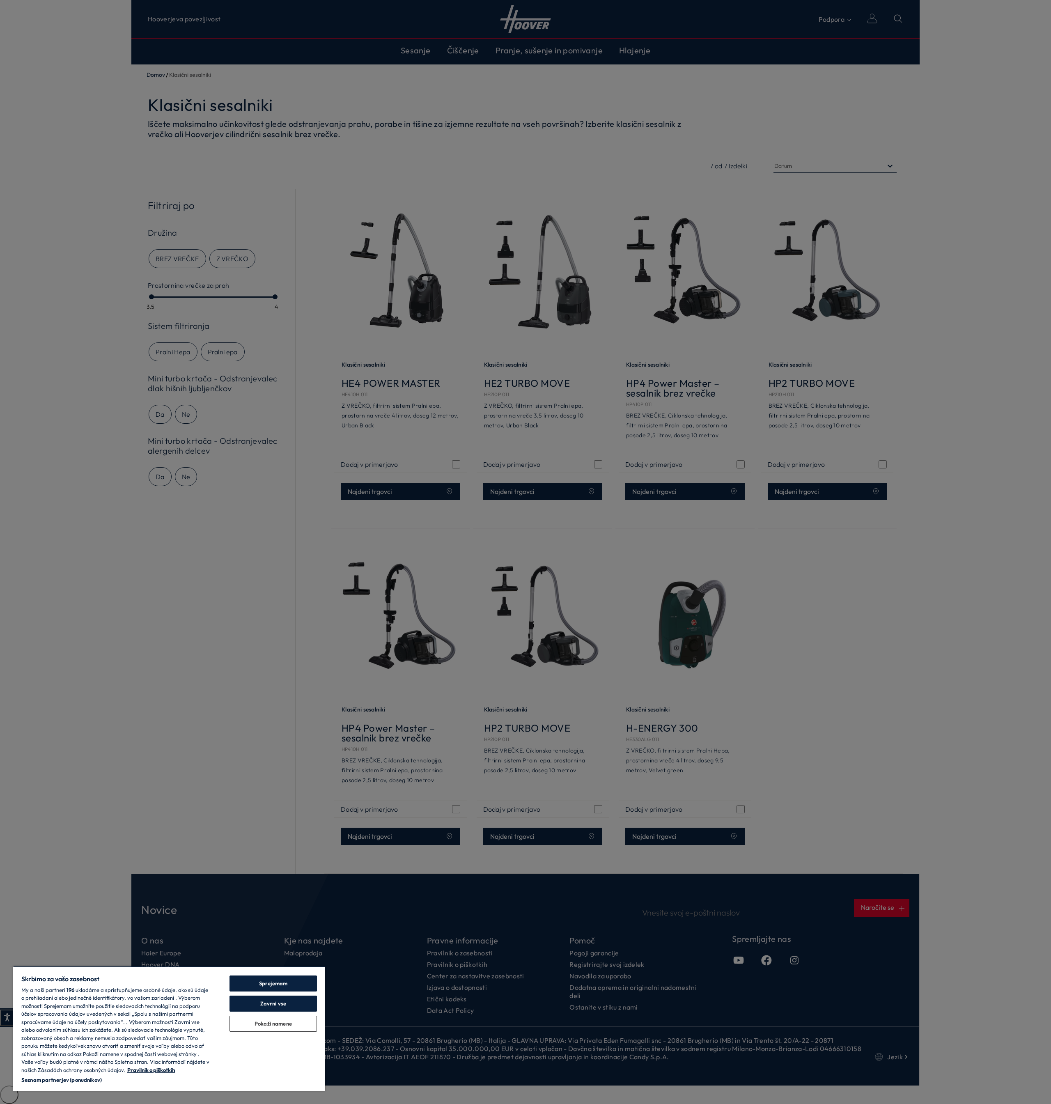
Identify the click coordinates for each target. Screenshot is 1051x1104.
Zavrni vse (273, 1003)
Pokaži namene (273, 1023)
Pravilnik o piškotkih (151, 1070)
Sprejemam (273, 983)
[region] (169, 1028)
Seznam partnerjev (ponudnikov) (61, 1079)
